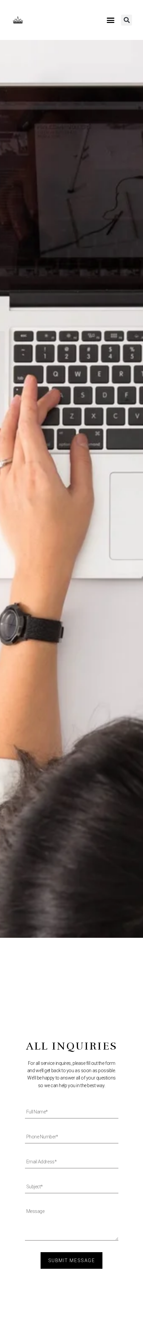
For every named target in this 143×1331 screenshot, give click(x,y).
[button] (110, 20)
